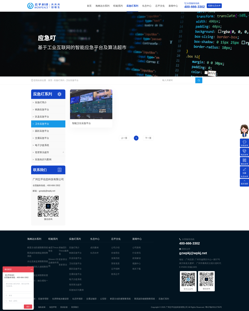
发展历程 (115, 258)
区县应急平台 (41, 116)
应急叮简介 (40, 102)
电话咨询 (244, 155)
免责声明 (53, 307)
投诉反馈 (64, 307)
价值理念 (115, 253)
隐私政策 (42, 307)
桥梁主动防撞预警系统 (37, 247)
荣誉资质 (115, 263)
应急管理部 (43, 299)
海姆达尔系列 (102, 6)
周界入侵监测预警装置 (37, 275)
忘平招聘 (115, 269)
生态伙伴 (214, 6)
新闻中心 (173, 6)
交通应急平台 (41, 138)
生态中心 (146, 6)
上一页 (124, 138)
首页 (89, 6)
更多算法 (63, 259)
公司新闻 (136, 247)
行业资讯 (136, 253)
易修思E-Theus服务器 (64, 250)
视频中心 (136, 263)
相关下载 (136, 269)
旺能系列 (118, 6)
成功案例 (94, 247)
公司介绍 (115, 247)
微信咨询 (244, 164)
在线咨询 (244, 145)
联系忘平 (115, 274)
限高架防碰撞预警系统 (144, 299)
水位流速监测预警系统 (37, 261)
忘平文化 (160, 6)
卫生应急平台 (72, 80)
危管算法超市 (41, 152)
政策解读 (136, 258)
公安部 (103, 299)
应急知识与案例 (42, 159)
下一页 (148, 138)
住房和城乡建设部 (60, 299)
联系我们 (75, 307)
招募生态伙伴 (244, 174)
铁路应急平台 (41, 109)
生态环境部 (77, 299)
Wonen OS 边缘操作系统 (53, 262)
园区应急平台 (41, 131)
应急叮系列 (132, 6)
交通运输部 (91, 299)
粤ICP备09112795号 (213, 307)
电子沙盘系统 (41, 145)
